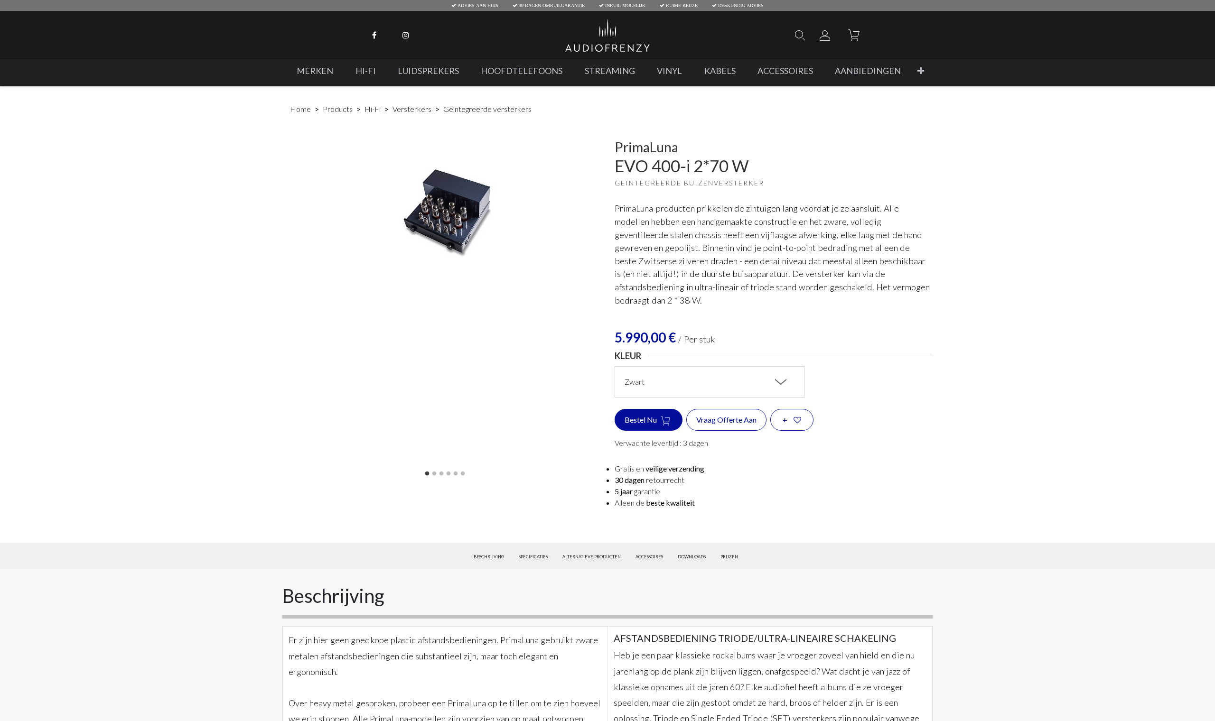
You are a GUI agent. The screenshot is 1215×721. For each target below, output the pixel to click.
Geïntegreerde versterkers (487, 108)
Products (338, 108)
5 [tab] (455, 474)
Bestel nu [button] (641, 419)
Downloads (692, 557)
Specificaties (533, 557)
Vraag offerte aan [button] (726, 419)
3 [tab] (441, 474)
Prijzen (729, 557)
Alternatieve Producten (591, 557)
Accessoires (649, 557)
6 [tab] (462, 474)
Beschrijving (489, 557)
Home (300, 108)
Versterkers (412, 108)
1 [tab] (427, 474)
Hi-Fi (372, 108)
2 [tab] (434, 474)
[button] (920, 71)
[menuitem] (315, 71)
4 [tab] (448, 474)
